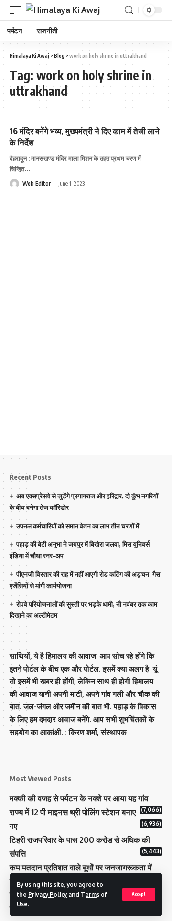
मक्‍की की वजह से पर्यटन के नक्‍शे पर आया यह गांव (79, 798)
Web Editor (36, 183)
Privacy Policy (47, 894)
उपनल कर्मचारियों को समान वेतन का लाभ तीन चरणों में (77, 526)
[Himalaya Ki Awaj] (63, 10)
